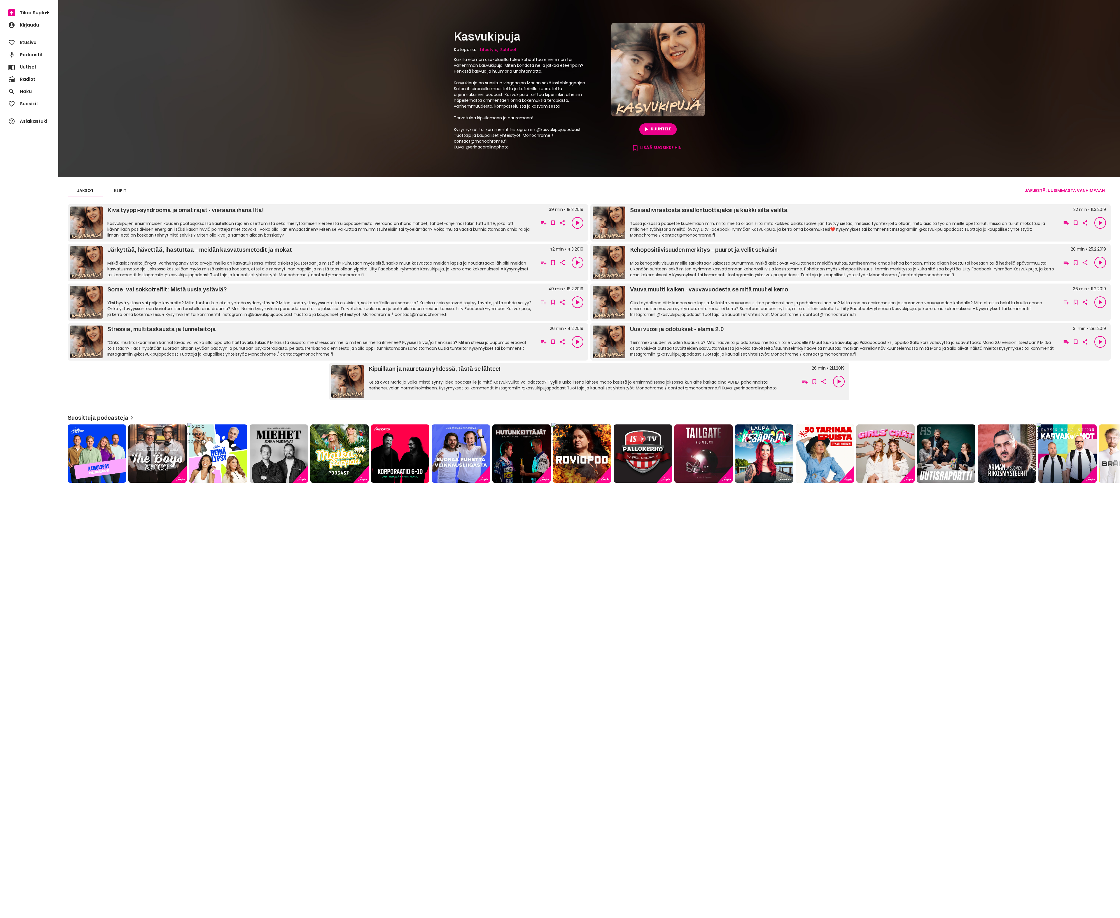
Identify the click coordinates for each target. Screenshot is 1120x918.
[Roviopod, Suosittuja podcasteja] (582, 453)
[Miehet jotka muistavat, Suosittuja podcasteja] (279, 453)
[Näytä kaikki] (589, 452)
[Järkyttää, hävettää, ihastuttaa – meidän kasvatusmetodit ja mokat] (302, 262)
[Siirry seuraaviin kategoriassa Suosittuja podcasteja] (1110, 453)
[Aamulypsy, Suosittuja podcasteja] (97, 453)
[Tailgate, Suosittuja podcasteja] (703, 453)
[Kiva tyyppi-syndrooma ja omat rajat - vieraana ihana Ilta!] (302, 223)
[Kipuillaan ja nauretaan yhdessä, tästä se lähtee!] (563, 381)
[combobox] (1065, 190)
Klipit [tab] (120, 190)
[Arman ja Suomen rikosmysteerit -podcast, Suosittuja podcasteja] (1007, 453)
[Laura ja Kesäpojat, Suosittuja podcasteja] (764, 453)
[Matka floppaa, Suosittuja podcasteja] (339, 453)
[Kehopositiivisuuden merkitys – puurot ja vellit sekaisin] (825, 262)
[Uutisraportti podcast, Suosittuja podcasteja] (946, 453)
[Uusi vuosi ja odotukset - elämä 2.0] (825, 342)
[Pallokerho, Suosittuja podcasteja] (643, 453)
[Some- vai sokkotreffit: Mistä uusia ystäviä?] (302, 302)
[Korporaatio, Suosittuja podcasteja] (400, 453)
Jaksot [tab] (85, 190)
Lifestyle (488, 50)
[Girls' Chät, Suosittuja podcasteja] (885, 453)
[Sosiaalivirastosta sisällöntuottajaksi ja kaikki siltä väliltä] (825, 223)
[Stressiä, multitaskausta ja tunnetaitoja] (302, 342)
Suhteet (508, 50)
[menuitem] (29, 13)
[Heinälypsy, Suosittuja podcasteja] (218, 453)
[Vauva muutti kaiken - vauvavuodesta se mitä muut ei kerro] (825, 302)
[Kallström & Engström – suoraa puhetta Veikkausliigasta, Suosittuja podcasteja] (461, 453)
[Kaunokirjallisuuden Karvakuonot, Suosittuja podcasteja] (1067, 453)
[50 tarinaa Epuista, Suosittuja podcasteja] (825, 453)
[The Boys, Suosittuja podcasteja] (157, 453)
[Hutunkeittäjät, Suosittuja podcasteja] (521, 453)
